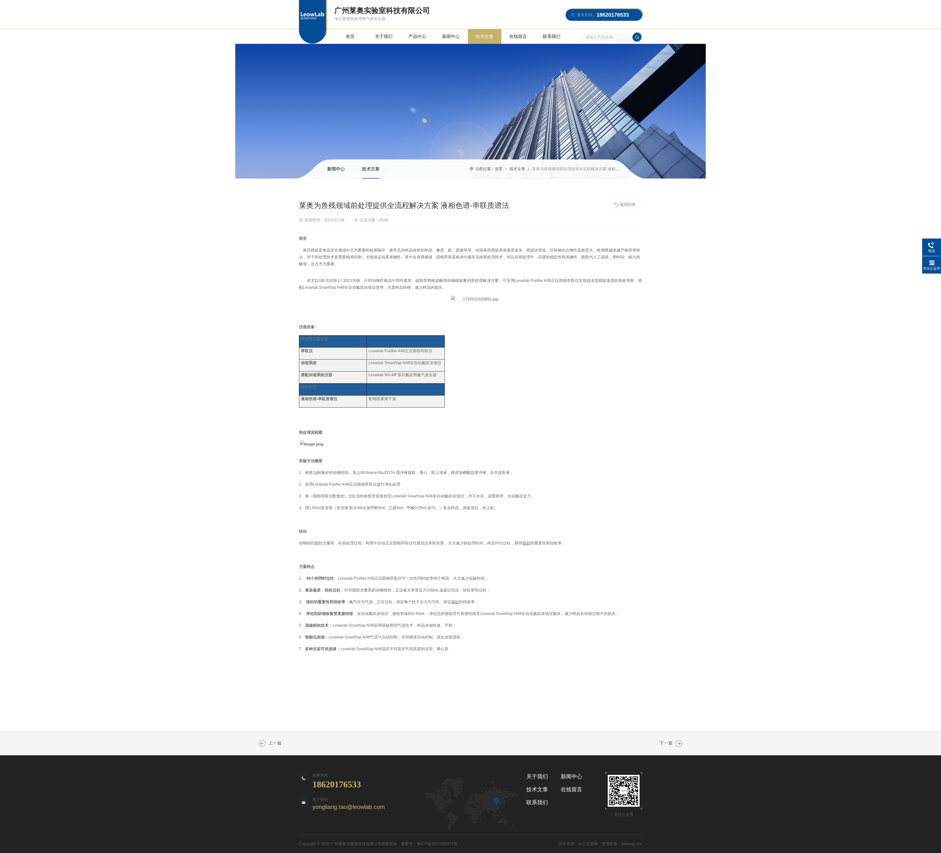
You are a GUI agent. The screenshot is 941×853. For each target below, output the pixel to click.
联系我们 (551, 36)
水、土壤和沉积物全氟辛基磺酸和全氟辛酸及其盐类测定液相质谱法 (262, 743)
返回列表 (628, 204)
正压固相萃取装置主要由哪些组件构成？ (678, 743)
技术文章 (484, 36)
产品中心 (417, 36)
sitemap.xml (631, 844)
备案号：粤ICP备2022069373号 (429, 844)
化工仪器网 (588, 844)
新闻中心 (451, 36)
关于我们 (384, 36)
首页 (350, 36)
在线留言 (518, 36)
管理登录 (609, 844)
